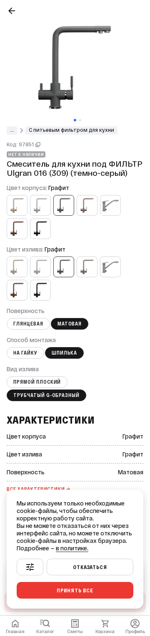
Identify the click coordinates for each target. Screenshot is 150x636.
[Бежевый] (17, 205)
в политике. (72, 548)
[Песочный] (87, 205)
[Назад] (11, 10)
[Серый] (110, 205)
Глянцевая (28, 324)
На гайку (25, 353)
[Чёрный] (40, 228)
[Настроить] (30, 567)
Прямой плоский (37, 382)
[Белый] (40, 205)
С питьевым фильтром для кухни (71, 130)
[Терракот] (17, 228)
